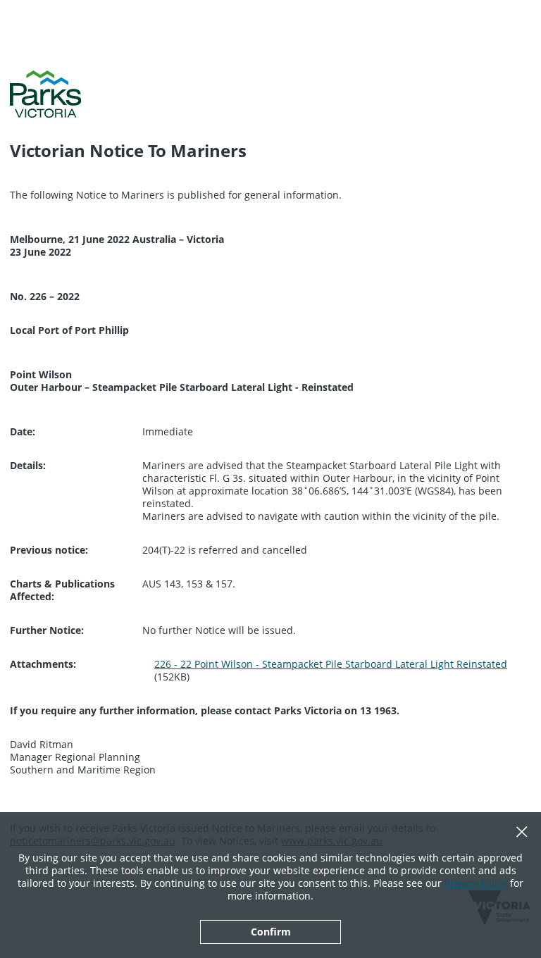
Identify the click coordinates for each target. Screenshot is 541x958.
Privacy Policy (475, 883)
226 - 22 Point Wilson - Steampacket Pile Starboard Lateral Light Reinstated (330, 664)
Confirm (271, 931)
